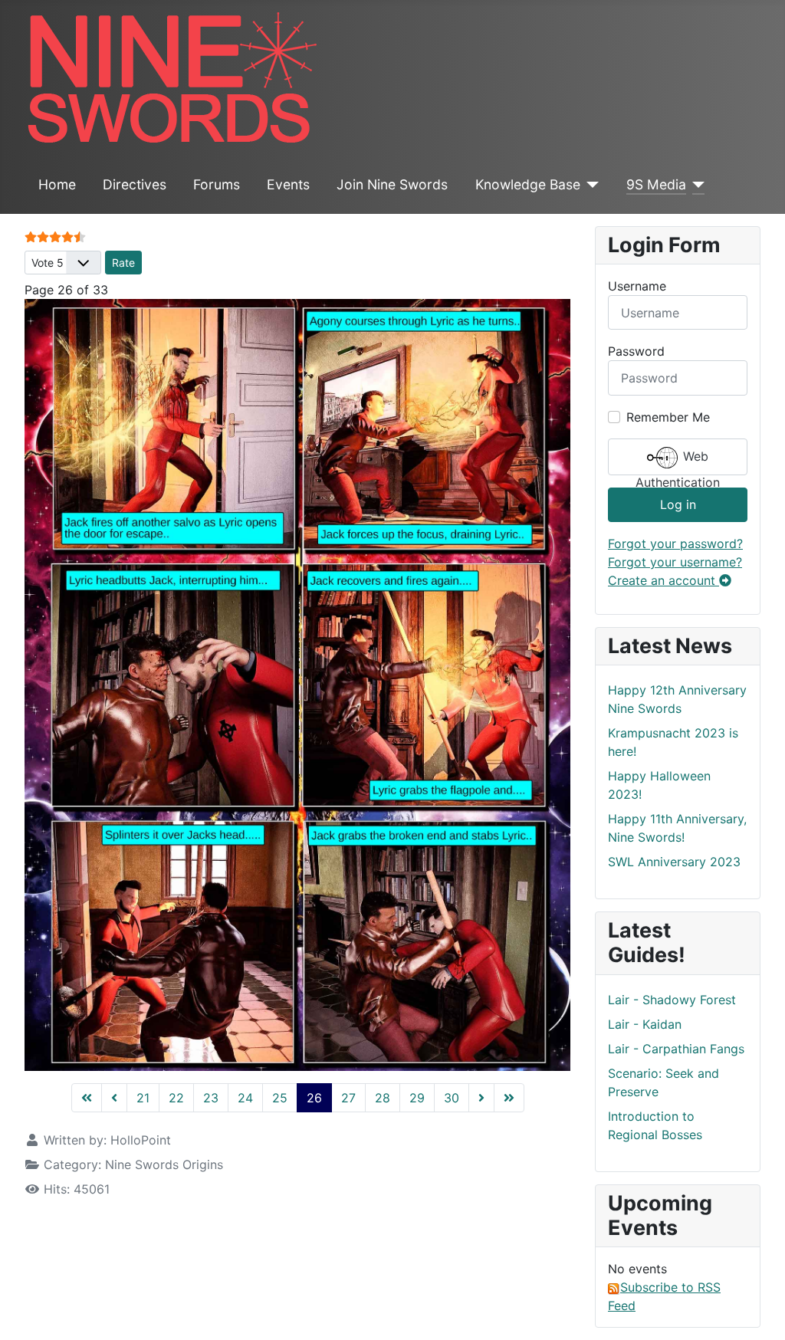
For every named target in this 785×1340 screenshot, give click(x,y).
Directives (134, 184)
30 (451, 1097)
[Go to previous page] (114, 1097)
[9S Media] (695, 185)
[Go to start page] (86, 1097)
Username (637, 286)
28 (382, 1097)
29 (417, 1097)
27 (348, 1097)
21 (142, 1097)
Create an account (663, 580)
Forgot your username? (675, 562)
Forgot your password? (675, 543)
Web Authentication (678, 461)
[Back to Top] (758, 1312)
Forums (216, 184)
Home (57, 184)
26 (314, 1097)
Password (636, 351)
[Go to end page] (509, 1097)
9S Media (656, 184)
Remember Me (668, 417)
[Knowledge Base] (589, 185)
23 (210, 1097)
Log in (678, 504)
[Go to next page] (481, 1097)
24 (245, 1097)
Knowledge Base (527, 184)
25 (279, 1097)
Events (288, 184)
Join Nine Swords (392, 184)
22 (176, 1097)
